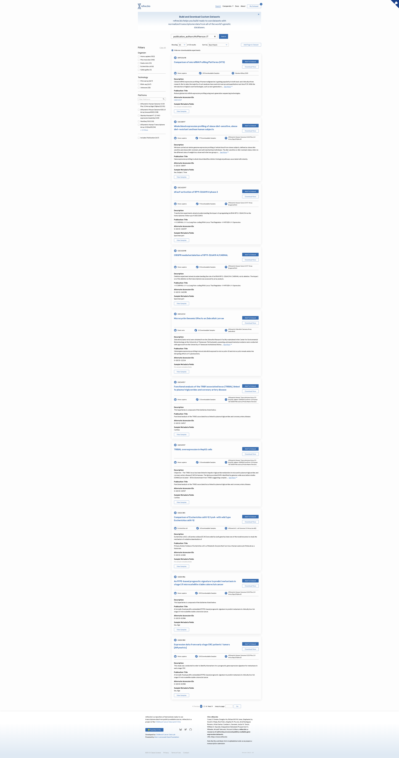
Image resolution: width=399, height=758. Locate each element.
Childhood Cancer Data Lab (165, 734)
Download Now (250, 67)
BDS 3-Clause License (153, 753)
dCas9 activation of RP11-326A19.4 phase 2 (196, 192)
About (243, 6)
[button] (215, 36)
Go (237, 706)
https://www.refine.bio (219, 737)
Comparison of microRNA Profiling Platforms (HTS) (199, 62)
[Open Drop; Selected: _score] (218, 44)
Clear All (163, 48)
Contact (186, 753)
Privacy (166, 753)
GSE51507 (178, 100)
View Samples (182, 111)
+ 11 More (144, 130)
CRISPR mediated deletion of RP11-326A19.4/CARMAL (201, 255)
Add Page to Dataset (251, 45)
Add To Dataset (250, 61)
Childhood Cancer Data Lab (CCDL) (168, 722)
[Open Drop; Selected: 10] (182, 44)
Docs (237, 6)
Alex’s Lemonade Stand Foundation (166, 737)
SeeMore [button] (227, 87)
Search (218, 6)
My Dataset (254, 6)
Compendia (227, 6)
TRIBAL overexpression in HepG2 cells (193, 449)
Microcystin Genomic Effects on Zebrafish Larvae (199, 318)
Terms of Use (176, 753)
